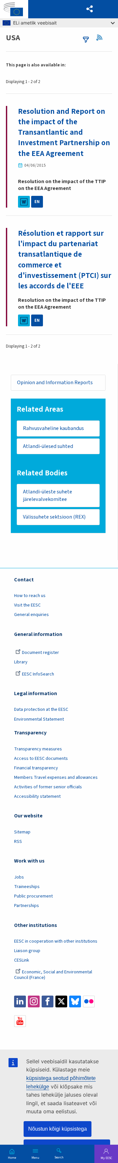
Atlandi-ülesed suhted (48, 446)
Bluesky (75, 1001)
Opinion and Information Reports (55, 382)
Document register (40, 652)
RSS (101, 37)
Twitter (61, 1001)
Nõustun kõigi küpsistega (57, 1129)
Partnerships (26, 905)
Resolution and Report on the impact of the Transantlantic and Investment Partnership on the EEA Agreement (64, 132)
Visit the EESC (27, 605)
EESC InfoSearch (38, 674)
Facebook (47, 1001)
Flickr (89, 1001)
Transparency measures (38, 749)
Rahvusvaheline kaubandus (53, 428)
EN (37, 202)
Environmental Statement (39, 719)
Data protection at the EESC (41, 709)
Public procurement (33, 896)
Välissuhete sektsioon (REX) (54, 517)
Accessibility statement (37, 796)
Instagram (34, 1001)
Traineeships (27, 886)
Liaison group (27, 951)
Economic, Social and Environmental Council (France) (53, 975)
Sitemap (22, 832)
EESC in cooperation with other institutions (55, 941)
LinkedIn (20, 1001)
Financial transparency (36, 768)
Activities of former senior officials (48, 787)
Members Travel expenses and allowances (56, 777)
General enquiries (31, 614)
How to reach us (30, 595)
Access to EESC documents (41, 758)
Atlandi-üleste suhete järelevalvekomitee (47, 495)
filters (86, 40)
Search (59, 1157)
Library (21, 662)
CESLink (21, 960)
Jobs (19, 877)
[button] (90, 9)
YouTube (20, 1021)
